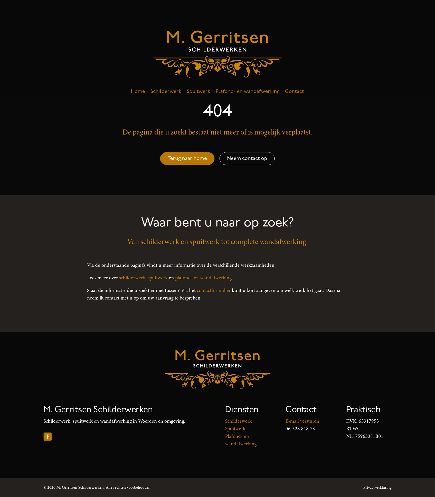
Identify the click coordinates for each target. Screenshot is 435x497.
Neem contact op (247, 158)
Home (138, 91)
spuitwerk (158, 277)
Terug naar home (187, 158)
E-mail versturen (302, 421)
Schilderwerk (166, 91)
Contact (294, 91)
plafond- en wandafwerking (203, 277)
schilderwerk (132, 277)
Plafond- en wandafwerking (247, 91)
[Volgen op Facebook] (48, 437)
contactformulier (214, 290)
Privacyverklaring (377, 487)
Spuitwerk (198, 91)
